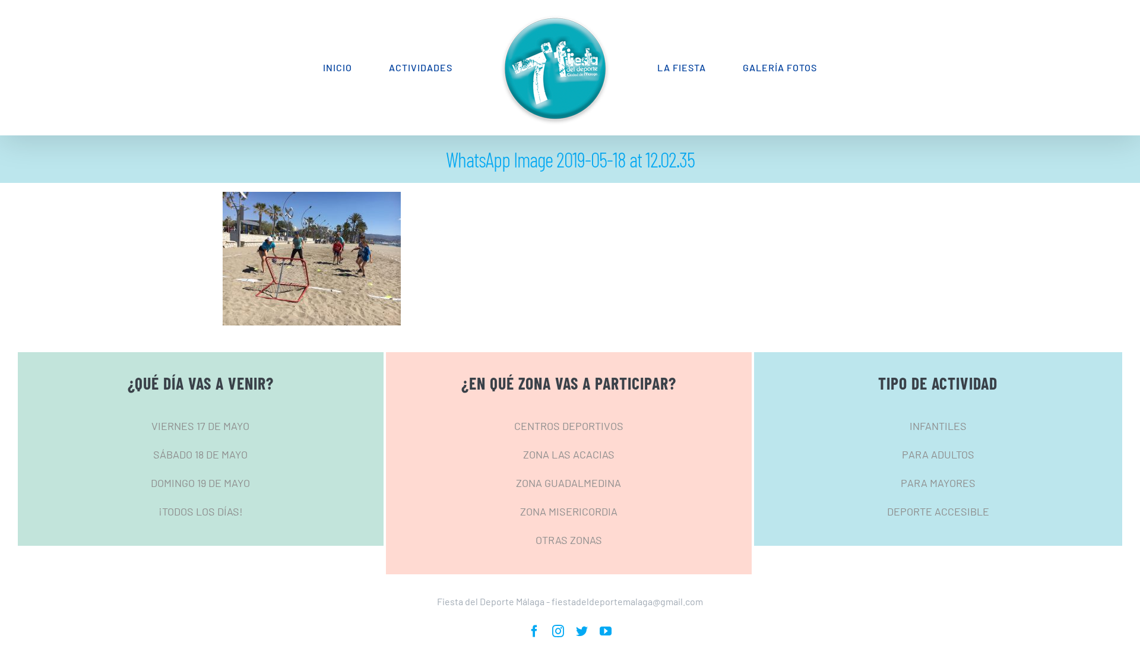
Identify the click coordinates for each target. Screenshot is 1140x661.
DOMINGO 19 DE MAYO (200, 482)
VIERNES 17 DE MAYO (200, 425)
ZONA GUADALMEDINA (568, 482)
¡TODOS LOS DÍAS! (201, 511)
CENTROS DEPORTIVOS (568, 425)
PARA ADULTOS (938, 454)
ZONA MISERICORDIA (569, 511)
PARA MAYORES (938, 482)
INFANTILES (938, 425)
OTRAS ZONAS (569, 539)
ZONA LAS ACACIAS (569, 454)
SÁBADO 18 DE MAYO (200, 454)
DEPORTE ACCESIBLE (938, 511)
